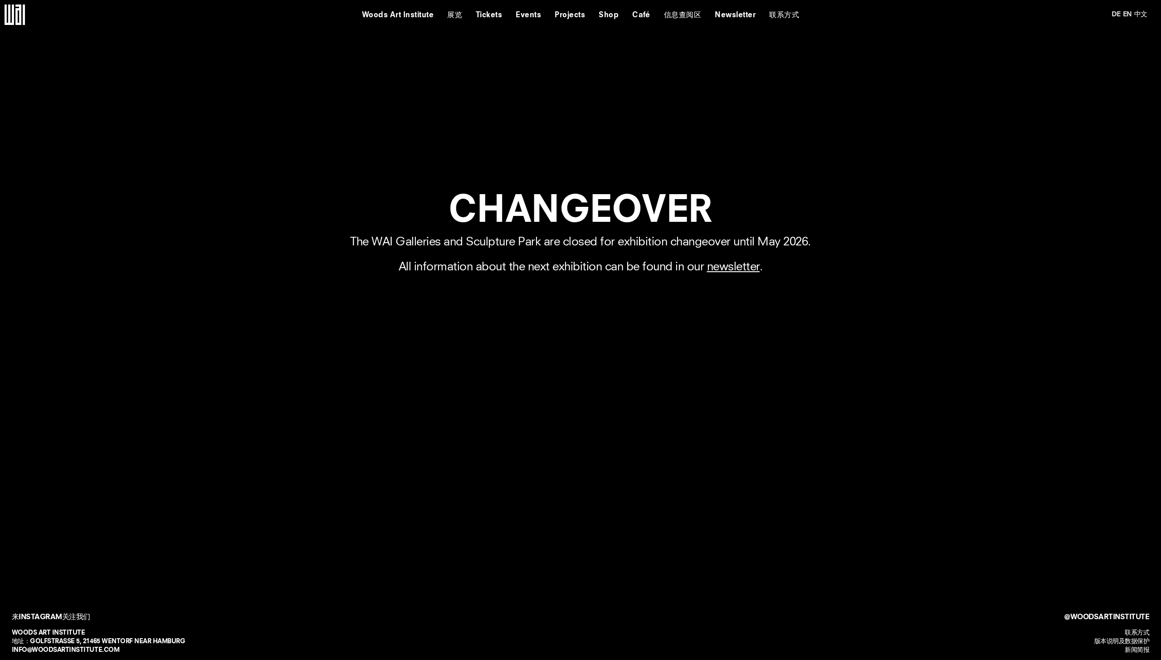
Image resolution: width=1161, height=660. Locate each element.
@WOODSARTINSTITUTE (1106, 616)
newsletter (733, 267)
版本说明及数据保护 (1122, 641)
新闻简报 (1137, 649)
